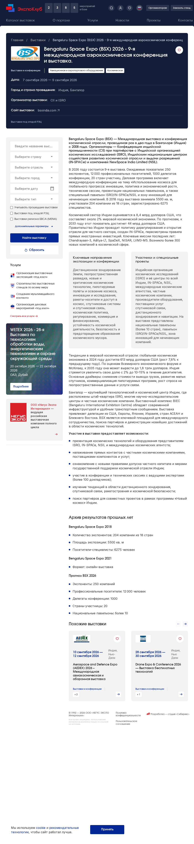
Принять (107, 829)
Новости (122, 20)
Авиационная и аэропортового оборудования (76, 70)
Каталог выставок (20, 20)
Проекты (153, 20)
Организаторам (158, 8)
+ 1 (138, 694)
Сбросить (36, 250)
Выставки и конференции (87, 689)
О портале (61, 20)
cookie (40, 828)
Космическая (115, 70)
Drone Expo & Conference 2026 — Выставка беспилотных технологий (158, 668)
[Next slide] (185, 624)
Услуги (93, 20)
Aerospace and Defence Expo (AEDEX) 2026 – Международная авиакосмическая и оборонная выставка (95, 672)
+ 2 (76, 694)
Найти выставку (34, 237)
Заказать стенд (182, 8)
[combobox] (34, 156)
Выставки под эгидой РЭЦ (26, 121)
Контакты (185, 20)
